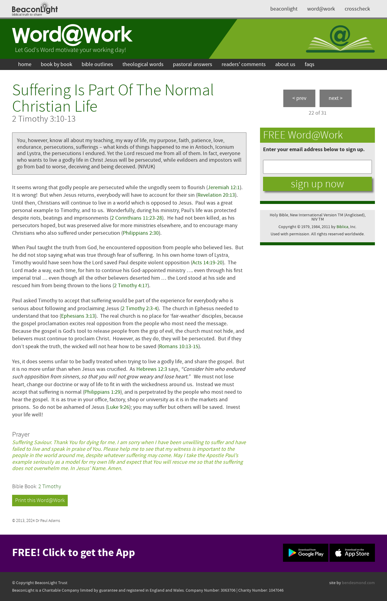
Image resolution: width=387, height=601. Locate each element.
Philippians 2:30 (141, 233)
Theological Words (143, 64)
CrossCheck (357, 8)
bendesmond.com (358, 583)
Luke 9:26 (118, 407)
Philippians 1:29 (102, 392)
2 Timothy (49, 486)
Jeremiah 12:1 (224, 187)
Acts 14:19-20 (207, 262)
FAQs (309, 64)
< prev (299, 98)
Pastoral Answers (192, 64)
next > (336, 98)
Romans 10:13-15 (178, 346)
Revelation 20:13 (216, 195)
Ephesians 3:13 (78, 316)
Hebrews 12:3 (151, 369)
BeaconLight (284, 8)
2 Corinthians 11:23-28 (136, 218)
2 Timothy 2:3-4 (139, 308)
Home (24, 64)
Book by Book (56, 64)
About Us (285, 64)
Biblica (342, 227)
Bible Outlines (97, 64)
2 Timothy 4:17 (131, 285)
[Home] (72, 39)
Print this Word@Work (40, 500)
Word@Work (321, 8)
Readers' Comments (244, 64)
